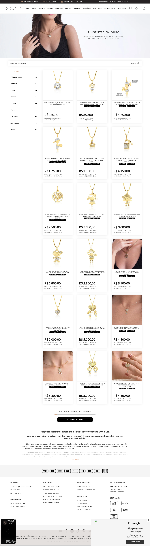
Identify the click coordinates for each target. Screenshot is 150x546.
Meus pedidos (82, 500)
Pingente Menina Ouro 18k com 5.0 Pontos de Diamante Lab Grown (127, 103)
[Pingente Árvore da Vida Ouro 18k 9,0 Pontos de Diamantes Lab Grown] (58, 198)
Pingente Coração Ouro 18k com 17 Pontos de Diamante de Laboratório (57, 328)
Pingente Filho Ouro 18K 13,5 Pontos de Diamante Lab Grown (57, 271)
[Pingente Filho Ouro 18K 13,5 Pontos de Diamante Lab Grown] (58, 254)
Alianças (77, 8)
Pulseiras (41, 8)
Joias (27, 8)
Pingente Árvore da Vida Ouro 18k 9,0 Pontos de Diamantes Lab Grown (57, 216)
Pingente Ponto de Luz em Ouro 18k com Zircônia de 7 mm (57, 103)
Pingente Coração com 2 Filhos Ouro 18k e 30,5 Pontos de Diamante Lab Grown (92, 328)
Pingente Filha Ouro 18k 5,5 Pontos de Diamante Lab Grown (127, 215)
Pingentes (59, 8)
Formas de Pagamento (51, 502)
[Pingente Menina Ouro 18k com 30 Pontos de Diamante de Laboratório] (127, 366)
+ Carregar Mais (75, 420)
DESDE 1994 (103, 2)
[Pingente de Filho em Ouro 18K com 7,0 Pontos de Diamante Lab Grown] (92, 254)
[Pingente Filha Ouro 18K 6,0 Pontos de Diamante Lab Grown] (92, 198)
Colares (68, 8)
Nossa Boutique (116, 489)
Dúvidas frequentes (84, 506)
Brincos (50, 8)
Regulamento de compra (52, 496)
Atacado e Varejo (83, 487)
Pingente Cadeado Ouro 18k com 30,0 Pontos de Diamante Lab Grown (126, 160)
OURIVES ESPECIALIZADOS (119, 2)
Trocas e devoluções (51, 493)
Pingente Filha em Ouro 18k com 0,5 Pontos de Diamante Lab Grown (92, 103)
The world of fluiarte (118, 486)
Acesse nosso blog (117, 492)
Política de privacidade (51, 499)
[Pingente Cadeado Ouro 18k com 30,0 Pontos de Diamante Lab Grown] (127, 142)
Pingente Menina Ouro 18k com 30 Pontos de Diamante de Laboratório (126, 385)
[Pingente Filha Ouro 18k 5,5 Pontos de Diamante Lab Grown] (127, 198)
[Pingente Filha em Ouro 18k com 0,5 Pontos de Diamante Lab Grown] (92, 86)
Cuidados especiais (83, 510)
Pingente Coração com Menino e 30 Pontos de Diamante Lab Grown (126, 328)
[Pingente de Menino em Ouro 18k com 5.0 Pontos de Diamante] (58, 142)
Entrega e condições (51, 490)
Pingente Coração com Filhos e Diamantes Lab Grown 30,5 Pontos (57, 384)
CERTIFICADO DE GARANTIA (52, 487)
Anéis (34, 8)
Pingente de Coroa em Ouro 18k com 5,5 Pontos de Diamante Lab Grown (92, 160)
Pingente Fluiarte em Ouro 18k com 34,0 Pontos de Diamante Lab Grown (126, 272)
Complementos (109, 8)
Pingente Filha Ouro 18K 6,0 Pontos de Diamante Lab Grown (92, 215)
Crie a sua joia (82, 503)
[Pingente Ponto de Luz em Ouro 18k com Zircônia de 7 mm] (58, 86)
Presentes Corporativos (86, 490)
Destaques (122, 8)
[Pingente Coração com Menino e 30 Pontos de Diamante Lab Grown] (127, 310)
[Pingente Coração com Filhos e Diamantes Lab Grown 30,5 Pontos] (58, 366)
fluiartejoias (13, 63)
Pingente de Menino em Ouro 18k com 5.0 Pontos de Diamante (57, 159)
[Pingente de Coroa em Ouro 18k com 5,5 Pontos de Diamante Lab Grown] (92, 142)
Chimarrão (97, 8)
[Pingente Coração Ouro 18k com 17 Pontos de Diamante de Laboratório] (58, 310)
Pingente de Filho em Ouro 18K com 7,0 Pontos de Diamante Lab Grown (92, 271)
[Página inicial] (13, 8)
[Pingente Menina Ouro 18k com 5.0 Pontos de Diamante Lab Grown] (127, 86)
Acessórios (87, 8)
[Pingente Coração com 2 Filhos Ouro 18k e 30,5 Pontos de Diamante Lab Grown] (92, 310)
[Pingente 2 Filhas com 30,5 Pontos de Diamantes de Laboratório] (92, 366)
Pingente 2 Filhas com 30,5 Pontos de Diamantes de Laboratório (92, 384)
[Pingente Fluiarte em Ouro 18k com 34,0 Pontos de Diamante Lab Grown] (127, 254)
